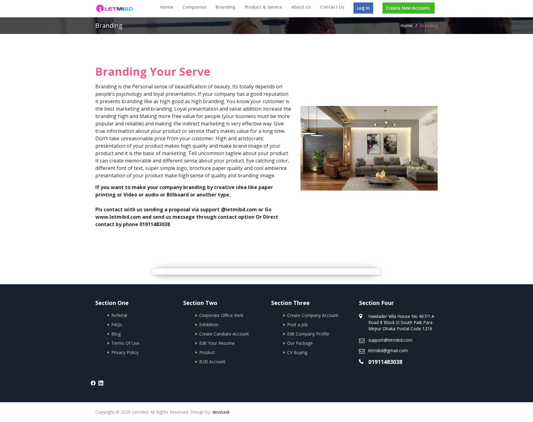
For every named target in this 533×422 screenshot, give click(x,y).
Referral (119, 315)
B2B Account (212, 362)
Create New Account (408, 8)
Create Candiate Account (224, 334)
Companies (194, 7)
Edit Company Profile (308, 334)
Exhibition (208, 324)
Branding (225, 7)
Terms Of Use (125, 343)
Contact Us (332, 7)
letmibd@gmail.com (388, 350)
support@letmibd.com (390, 340)
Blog (116, 334)
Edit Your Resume (217, 343)
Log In (363, 8)
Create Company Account (312, 315)
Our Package (300, 343)
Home (166, 7)
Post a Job (297, 324)
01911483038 (385, 361)
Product (207, 352)
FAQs (116, 324)
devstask (221, 412)
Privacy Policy (124, 352)
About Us (301, 7)
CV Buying (297, 352)
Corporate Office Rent (221, 315)
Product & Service (263, 7)
